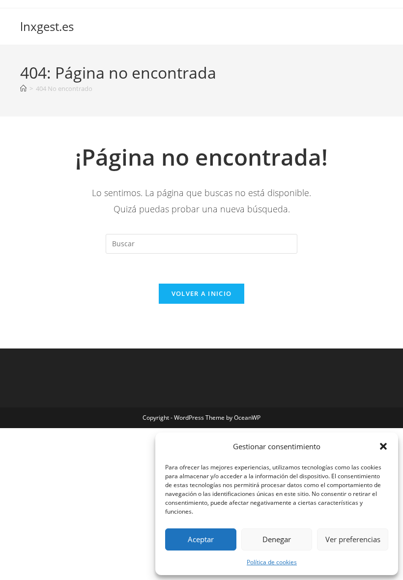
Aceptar (201, 539)
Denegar (276, 539)
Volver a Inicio (202, 293)
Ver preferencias (352, 539)
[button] (383, 446)
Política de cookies (272, 562)
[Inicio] (23, 88)
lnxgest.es (47, 26)
